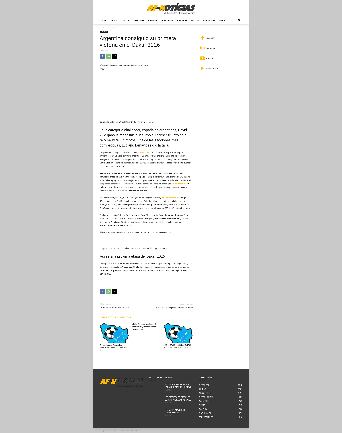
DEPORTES (139, 20)
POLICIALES (182, 20)
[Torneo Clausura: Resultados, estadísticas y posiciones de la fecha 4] (114, 333)
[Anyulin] (171, 9)
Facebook (210, 38)
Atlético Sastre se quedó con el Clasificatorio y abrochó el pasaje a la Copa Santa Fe (146, 326)
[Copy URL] (114, 56)
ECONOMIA (153, 20)
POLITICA (195, 20)
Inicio (104, 20)
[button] (239, 20)
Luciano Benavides (171, 197)
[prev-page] (101, 355)
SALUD (222, 20)
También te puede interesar (115, 317)
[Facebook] (102, 56)
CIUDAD (114, 20)
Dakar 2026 (143, 152)
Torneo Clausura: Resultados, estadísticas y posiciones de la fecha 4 (114, 347)
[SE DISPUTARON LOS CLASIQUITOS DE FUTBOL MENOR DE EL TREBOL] (178, 333)
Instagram (210, 48)
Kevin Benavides (179, 183)
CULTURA (126, 20)
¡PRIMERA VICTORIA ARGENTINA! (114, 308)
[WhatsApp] (108, 56)
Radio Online (212, 68)
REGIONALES (209, 20)
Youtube (209, 58)
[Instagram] (202, 48)
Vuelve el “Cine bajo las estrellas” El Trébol (174, 308)
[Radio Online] (202, 68)
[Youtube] (202, 58)
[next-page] (105, 355)
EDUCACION (167, 20)
